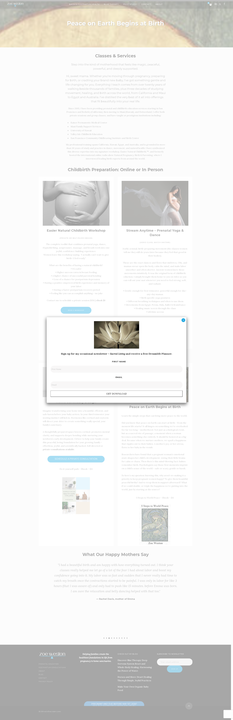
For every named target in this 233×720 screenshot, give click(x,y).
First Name (119, 361)
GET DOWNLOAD (116, 393)
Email (119, 377)
